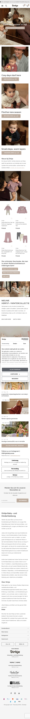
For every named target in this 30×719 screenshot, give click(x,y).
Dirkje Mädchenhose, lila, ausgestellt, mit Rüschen (7, 252)
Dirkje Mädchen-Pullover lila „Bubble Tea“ (21, 224)
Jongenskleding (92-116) (11, 152)
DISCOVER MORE (6, 319)
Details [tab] (15, 343)
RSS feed (24, 704)
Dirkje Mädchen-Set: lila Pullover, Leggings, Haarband (8, 224)
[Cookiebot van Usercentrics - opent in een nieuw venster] (21, 339)
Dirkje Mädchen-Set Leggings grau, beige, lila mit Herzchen (21, 252)
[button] (2, 6)
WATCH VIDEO (17, 319)
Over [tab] (24, 343)
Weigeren (15, 378)
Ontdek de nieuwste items (17, 167)
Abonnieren (23, 500)
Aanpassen (14, 374)
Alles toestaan (15, 369)
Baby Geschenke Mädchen (11, 272)
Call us (8, 644)
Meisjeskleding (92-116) (11, 116)
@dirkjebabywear (15, 455)
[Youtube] (19, 693)
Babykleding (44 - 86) (10, 79)
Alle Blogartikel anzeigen (15, 445)
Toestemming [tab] (5, 343)
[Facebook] (11, 693)
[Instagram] (15, 693)
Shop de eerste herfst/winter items (15, 28)
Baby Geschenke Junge (10, 269)
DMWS (19, 704)
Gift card (5, 276)
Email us (21, 644)
